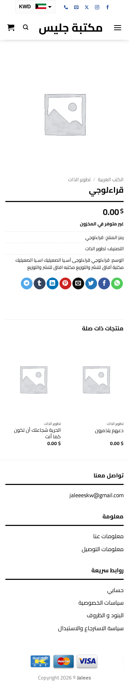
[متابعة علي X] (87, 7)
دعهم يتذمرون (109, 430)
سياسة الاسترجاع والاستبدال (91, 628)
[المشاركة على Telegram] (27, 284)
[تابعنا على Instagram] (97, 7)
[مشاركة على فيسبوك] (104, 284)
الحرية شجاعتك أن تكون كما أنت (37, 433)
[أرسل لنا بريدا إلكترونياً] (76, 7)
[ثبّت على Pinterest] (65, 284)
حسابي (115, 590)
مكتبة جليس (71, 27)
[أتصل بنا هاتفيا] (66, 7)
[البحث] (25, 27)
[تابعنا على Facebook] (107, 7)
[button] (117, 27)
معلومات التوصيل (103, 549)
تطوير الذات (79, 179)
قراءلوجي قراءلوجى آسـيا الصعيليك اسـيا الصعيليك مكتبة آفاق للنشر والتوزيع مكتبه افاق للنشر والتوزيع (69, 263)
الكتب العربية (111, 179)
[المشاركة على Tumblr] (40, 284)
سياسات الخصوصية (101, 602)
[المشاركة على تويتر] (91, 284)
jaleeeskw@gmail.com (97, 495)
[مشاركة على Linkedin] (52, 284)
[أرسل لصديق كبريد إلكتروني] (78, 284)
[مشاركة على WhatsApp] (117, 284)
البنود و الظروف (105, 615)
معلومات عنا (108, 536)
